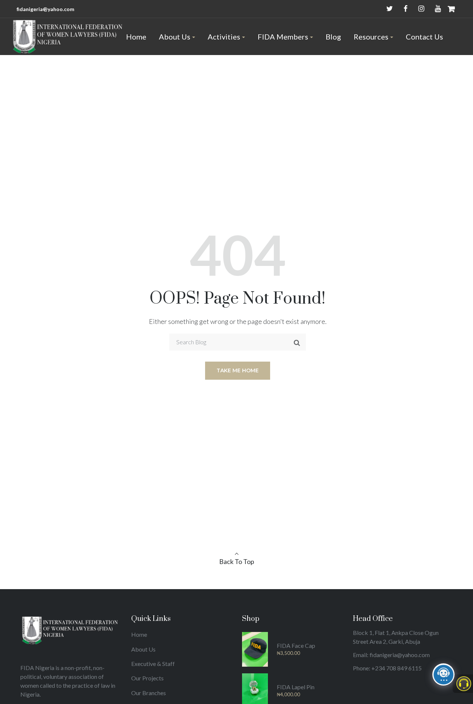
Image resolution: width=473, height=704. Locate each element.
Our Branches (148, 692)
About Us (143, 649)
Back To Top (236, 561)
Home (139, 634)
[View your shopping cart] (451, 8)
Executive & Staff (153, 663)
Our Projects (147, 677)
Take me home (238, 370)
